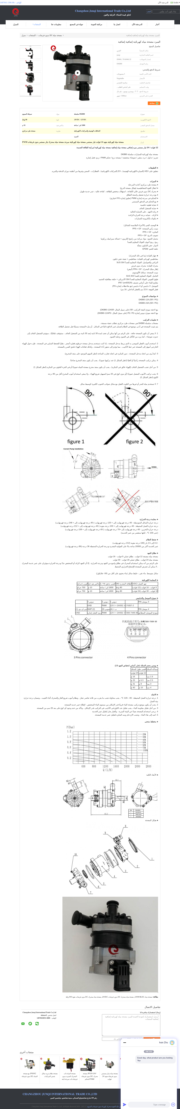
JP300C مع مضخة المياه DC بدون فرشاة (30, 1075)
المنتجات (37, 24)
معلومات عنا (56, 24)
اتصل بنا (117, 24)
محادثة (152, 103)
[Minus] (124, 1042)
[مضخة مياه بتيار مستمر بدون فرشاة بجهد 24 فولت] (109, 1064)
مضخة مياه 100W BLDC (143, 997)
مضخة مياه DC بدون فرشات (50, 35)
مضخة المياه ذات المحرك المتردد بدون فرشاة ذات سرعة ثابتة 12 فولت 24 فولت (69, 1078)
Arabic (176, 3)
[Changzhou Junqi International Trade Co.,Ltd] (15, 12)
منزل (24, 35)
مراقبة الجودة (96, 24)
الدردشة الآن (163, 3)
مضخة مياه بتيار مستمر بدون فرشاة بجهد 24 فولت (110, 1076)
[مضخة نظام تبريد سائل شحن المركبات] (49, 1064)
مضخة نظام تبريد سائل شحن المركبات (50, 1075)
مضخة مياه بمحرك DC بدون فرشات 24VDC (118, 997)
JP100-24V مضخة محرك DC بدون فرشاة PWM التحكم (90, 1076)
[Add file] (173, 1104)
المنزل (15, 24)
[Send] (124, 1104)
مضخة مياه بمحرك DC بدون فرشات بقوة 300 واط (83, 997)
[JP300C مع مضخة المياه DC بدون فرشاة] (30, 1064)
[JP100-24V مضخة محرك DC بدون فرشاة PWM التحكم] (89, 1064)
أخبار (157, 24)
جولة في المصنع (76, 24)
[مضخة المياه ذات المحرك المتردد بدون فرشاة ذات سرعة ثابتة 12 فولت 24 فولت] (69, 1064)
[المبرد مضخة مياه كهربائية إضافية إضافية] (30, 65)
